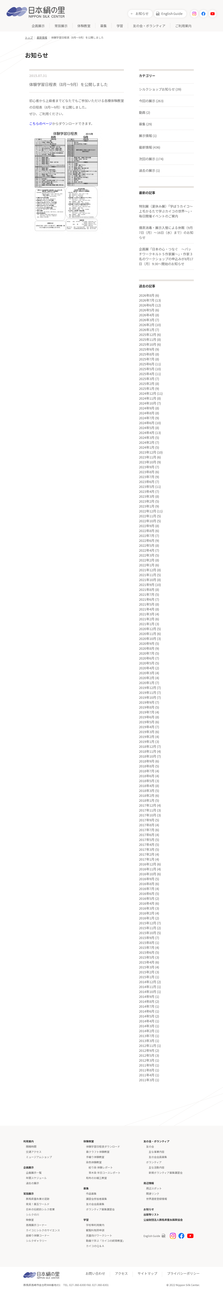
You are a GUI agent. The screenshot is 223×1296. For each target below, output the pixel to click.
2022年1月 (146, 565)
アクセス (121, 1273)
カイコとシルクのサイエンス (43, 1230)
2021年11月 (147, 574)
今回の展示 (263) (151, 100)
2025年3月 (146, 378)
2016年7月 (146, 888)
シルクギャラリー (36, 1241)
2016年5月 (146, 898)
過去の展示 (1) (149, 170)
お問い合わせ (95, 1273)
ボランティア (154, 1162)
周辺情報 (148, 1183)
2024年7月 (146, 418)
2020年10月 (147, 638)
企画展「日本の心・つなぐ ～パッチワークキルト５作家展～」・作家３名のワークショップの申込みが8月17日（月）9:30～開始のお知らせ (166, 256)
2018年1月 (146, 800)
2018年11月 (147, 751)
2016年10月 (147, 874)
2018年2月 (146, 795)
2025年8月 (146, 354)
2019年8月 (146, 707)
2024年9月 (146, 408)
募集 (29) (145, 124)
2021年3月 (146, 614)
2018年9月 (146, 761)
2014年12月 (147, 981)
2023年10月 (147, 462)
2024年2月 (146, 442)
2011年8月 (146, 1070)
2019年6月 (146, 717)
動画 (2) (144, 112)
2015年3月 (146, 967)
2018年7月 (146, 771)
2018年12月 (147, 746)
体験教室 (83, 26)
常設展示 (61, 26)
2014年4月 (146, 1021)
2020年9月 (146, 643)
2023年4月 (146, 491)
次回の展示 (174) (151, 158)
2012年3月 (146, 1060)
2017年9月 (146, 820)
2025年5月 (146, 369)
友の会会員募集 (95, 1204)
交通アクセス (33, 1152)
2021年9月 (146, 584)
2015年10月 (147, 932)
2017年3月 (146, 849)
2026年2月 (146, 324)
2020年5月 (146, 663)
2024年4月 (146, 432)
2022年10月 (147, 521)
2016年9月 (146, 879)
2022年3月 (146, 555)
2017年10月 (147, 815)
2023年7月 (146, 476)
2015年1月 (146, 977)
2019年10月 (147, 697)
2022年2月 (146, 560)
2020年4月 (146, 668)
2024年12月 (147, 393)
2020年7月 (146, 653)
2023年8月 (146, 472)
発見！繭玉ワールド (37, 1204)
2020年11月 (147, 633)
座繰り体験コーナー (37, 1235)
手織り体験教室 (95, 1157)
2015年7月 (146, 947)
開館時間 (31, 1146)
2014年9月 (146, 996)
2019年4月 (146, 726)
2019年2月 (146, 736)
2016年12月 (147, 864)
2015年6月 (146, 952)
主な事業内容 (156, 1152)
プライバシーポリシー (183, 1273)
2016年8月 (146, 883)
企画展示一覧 (34, 1173)
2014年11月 (147, 986)
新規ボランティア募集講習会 (166, 1173)
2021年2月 (146, 619)
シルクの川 (32, 1214)
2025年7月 (146, 359)
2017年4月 (146, 844)
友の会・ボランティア (149, 26)
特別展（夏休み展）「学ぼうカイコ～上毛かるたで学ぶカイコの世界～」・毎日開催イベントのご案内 (166, 211)
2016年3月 (146, 908)
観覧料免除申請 (95, 1230)
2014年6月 (146, 1011)
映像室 (30, 1220)
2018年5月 (146, 780)
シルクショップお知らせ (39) (160, 89)
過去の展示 (32, 1183)
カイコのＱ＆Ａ (95, 1246)
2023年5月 (146, 486)
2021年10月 (147, 579)
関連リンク (152, 1193)
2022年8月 (146, 530)
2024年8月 (146, 413)
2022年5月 (146, 545)
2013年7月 (146, 1035)
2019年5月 (146, 722)
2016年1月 (146, 918)
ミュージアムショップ (39, 1157)
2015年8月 (146, 942)
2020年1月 (146, 682)
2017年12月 (147, 805)
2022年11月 (147, 516)
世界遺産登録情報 (156, 1199)
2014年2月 (146, 1031)
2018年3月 (146, 790)
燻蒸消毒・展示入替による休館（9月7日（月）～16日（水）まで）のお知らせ (166, 232)
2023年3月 (146, 496)
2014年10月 (147, 991)
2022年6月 (146, 540)
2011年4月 (146, 1075)
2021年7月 (146, 594)
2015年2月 (146, 972)
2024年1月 (146, 447)
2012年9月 (146, 1050)
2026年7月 (146, 300)
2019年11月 (147, 692)
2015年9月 (146, 937)
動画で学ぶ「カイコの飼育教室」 (105, 1241)
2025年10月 (147, 344)
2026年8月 (146, 295)
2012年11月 (147, 1045)
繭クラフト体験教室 (98, 1152)
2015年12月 (147, 923)
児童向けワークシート (99, 1235)
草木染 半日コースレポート (104, 1173)
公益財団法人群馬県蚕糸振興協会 (163, 1220)
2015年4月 (146, 962)
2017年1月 (146, 859)
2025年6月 (146, 364)
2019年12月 (147, 687)
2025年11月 (147, 339)
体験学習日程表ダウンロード (103, 1146)
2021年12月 (147, 570)
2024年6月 (146, 422)
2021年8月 (146, 589)
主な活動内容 (156, 1167)
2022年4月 (146, 550)
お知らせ (142, 13)
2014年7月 (146, 1006)
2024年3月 (146, 437)
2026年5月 (146, 310)
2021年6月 (146, 599)
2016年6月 (146, 893)
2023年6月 (146, 481)
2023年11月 (147, 457)
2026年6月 (146, 305)
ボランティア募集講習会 (100, 1209)
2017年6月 (146, 834)
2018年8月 (146, 766)
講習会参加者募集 (96, 1199)
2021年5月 (146, 604)
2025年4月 (146, 373)
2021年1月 (146, 624)
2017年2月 (146, 854)
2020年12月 (147, 628)
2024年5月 (146, 427)
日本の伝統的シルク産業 (40, 1209)
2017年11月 (147, 810)
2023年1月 (146, 506)
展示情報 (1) (148, 135)
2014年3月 (146, 1026)
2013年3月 (146, 1040)
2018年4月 (146, 785)
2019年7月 (146, 712)
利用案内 (28, 1141)
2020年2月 (146, 677)
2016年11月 (147, 869)
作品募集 (91, 1193)
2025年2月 (146, 383)
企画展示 (38, 26)
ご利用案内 (183, 26)
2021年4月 (146, 609)
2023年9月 (146, 467)
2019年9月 (146, 702)
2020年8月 (146, 648)
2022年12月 (147, 511)
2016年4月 (146, 903)
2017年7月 (146, 829)
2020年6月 (146, 658)
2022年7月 (146, 535)
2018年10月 (147, 756)
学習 (120, 26)
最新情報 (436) (149, 147)
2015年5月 (146, 957)
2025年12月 (147, 334)
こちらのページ (40, 123)
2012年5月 (146, 1055)
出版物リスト (151, 1214)
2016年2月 (146, 913)
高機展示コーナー (36, 1225)
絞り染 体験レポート (101, 1167)
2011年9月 (146, 1065)
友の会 (150, 1146)
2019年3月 (146, 731)
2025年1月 (146, 388)
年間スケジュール (36, 1178)
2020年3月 (146, 673)
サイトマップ (147, 1273)
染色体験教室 (94, 1162)
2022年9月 (146, 525)
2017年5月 (146, 839)
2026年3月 (146, 320)
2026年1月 (146, 329)
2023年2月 (146, 501)
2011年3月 (146, 1080)
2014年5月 (146, 1016)
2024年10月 (147, 403)
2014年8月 (146, 1001)
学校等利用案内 (95, 1225)
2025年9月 (146, 349)
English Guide (172, 13)
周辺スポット (154, 1188)
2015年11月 (147, 928)
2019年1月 (146, 741)
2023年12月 (147, 452)
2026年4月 (146, 315)
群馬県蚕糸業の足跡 (37, 1199)
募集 (103, 26)
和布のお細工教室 (96, 1178)
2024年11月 (147, 398)
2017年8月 (146, 825)
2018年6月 (146, 776)
